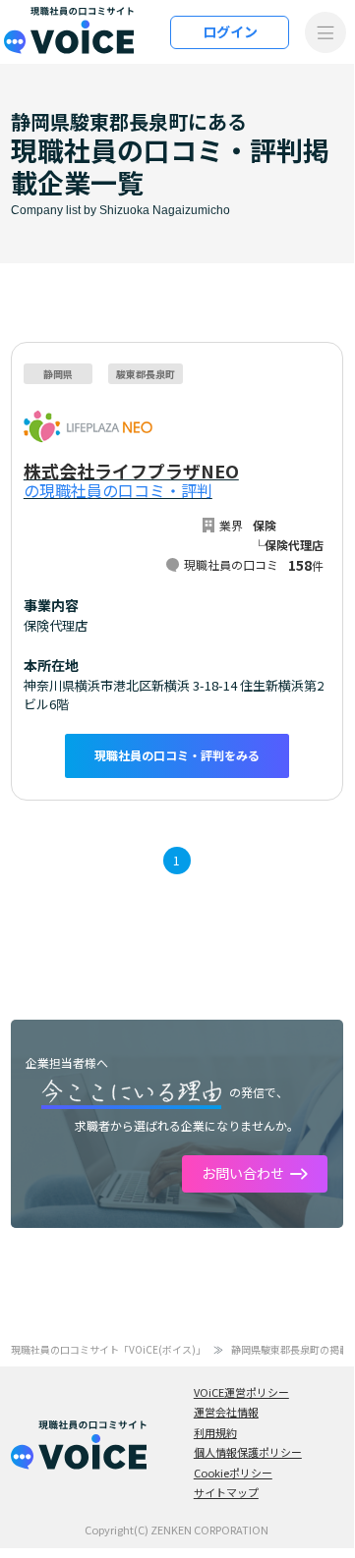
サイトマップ (226, 1492)
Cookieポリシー (233, 1472)
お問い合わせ (243, 1173)
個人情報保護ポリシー (248, 1452)
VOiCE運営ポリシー (241, 1392)
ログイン (230, 31)
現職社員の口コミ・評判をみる (177, 755)
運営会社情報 (226, 1411)
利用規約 (215, 1432)
